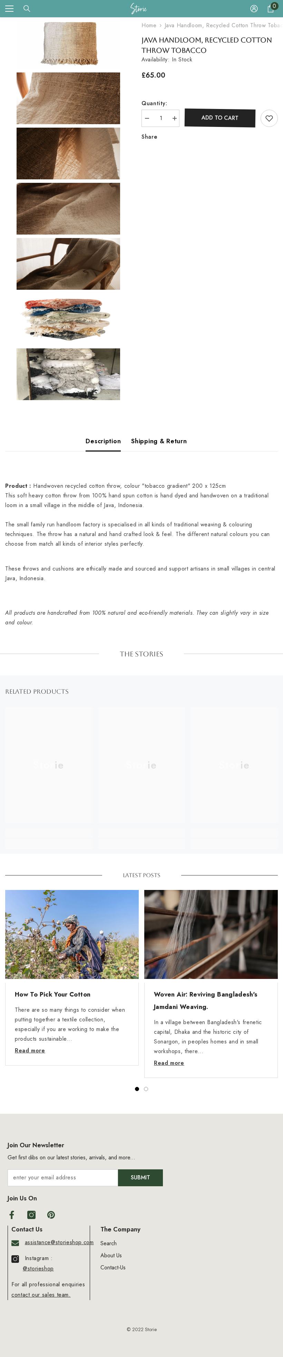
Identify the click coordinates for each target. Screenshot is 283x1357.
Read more (30, 1050)
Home (149, 25)
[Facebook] (11, 1215)
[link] (48, 832)
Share (149, 137)
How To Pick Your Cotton (52, 994)
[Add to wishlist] (269, 118)
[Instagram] (31, 1215)
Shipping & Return (159, 441)
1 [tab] (137, 1089)
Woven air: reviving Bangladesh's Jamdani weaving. (206, 1000)
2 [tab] (146, 1089)
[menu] (9, 8)
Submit (140, 1177)
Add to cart (220, 118)
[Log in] (254, 8)
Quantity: (154, 103)
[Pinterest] (51, 1215)
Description (103, 441)
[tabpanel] (72, 978)
